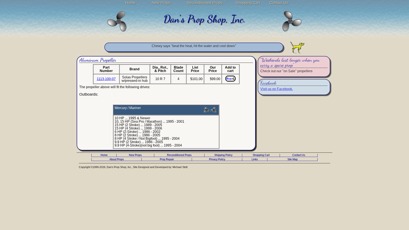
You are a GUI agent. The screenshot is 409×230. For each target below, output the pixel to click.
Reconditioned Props (204, 3)
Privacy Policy (217, 159)
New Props (161, 3)
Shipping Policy (223, 155)
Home (130, 3)
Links (255, 159)
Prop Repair (167, 159)
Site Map (292, 159)
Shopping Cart (248, 3)
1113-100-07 (106, 79)
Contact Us (278, 3)
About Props (116, 159)
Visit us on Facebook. (276, 89)
